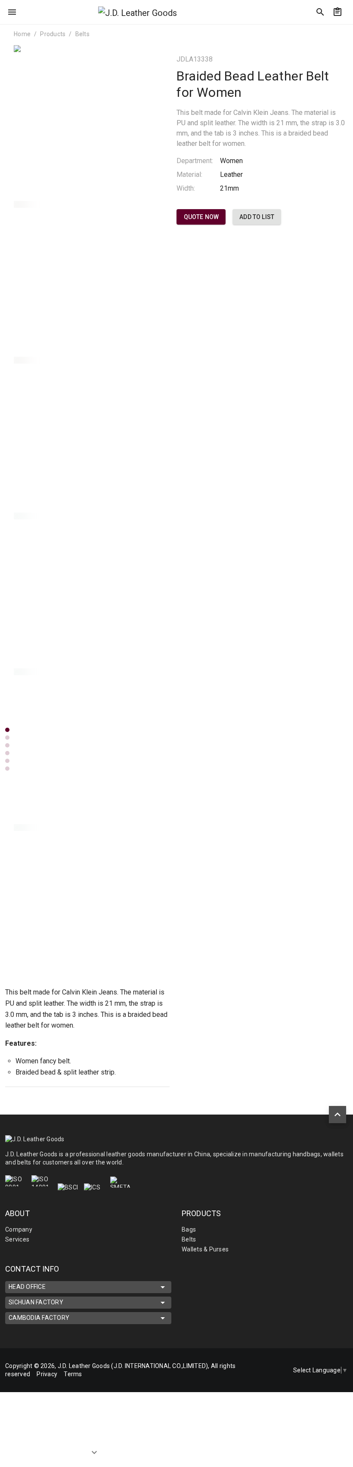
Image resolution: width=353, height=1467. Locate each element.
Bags (189, 1229)
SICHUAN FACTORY (36, 1302)
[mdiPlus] (343, 32)
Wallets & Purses (205, 1249)
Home (22, 34)
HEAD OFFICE (27, 1286)
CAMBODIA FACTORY (39, 1317)
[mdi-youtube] (263, 1381)
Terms (73, 1374)
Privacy (47, 1374)
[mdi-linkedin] (263, 1359)
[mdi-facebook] (263, 1370)
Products (52, 34)
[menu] (12, 12)
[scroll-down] (94, 1448)
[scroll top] (337, 1114)
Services (17, 1239)
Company (18, 1229)
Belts (82, 34)
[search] (320, 12)
